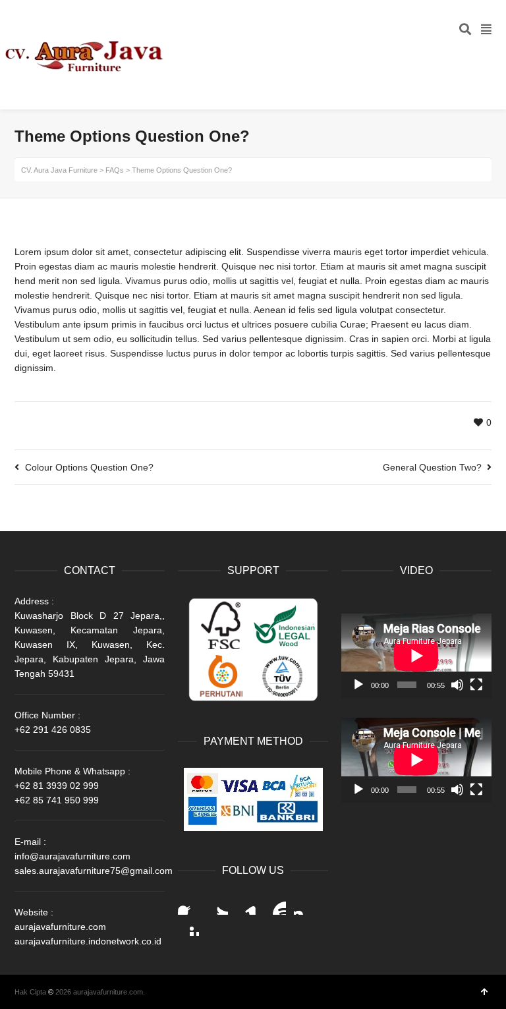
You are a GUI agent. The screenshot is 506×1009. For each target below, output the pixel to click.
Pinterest (188, 925)
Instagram (304, 904)
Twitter (217, 904)
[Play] (358, 684)
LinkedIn (246, 904)
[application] (416, 656)
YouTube (275, 904)
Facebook (188, 904)
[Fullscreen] (476, 684)
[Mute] (457, 684)
